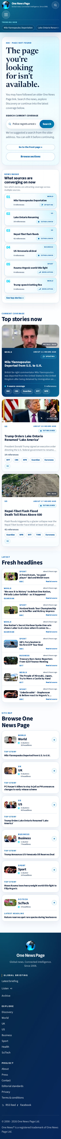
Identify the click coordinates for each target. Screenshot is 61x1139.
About (5, 1069)
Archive (6, 996)
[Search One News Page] (55, 5)
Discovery (7, 1012)
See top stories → (15, 297)
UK (20, 770)
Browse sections (30, 156)
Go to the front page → (30, 147)
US (20, 804)
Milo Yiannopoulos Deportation (18, 27)
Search (47, 124)
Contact (6, 1080)
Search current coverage (22, 115)
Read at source (51, 581)
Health (5, 1047)
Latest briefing (10, 981)
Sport (22, 869)
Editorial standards (12, 1086)
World (22, 739)
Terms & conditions (13, 1098)
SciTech (23, 903)
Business (24, 838)
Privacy (6, 1092)
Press (5, 1075)
